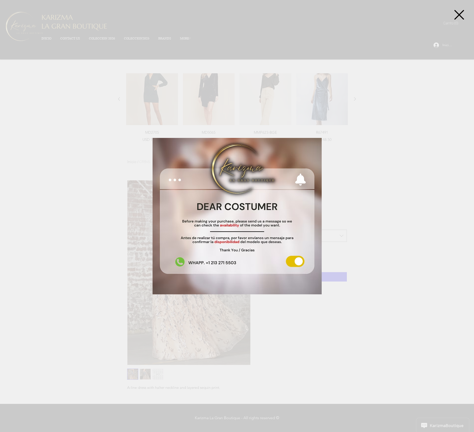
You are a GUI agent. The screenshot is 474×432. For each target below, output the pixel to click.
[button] (459, 15)
